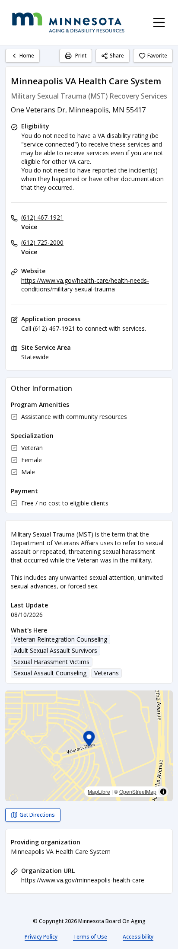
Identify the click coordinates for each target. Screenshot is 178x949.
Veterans (106, 673)
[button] (89, 740)
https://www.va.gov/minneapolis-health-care (82, 880)
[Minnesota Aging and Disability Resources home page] (68, 22)
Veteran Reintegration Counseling (60, 639)
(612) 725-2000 (42, 242)
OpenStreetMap (137, 791)
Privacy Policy (41, 936)
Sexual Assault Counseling (50, 673)
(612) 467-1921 (42, 217)
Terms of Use (90, 936)
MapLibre (99, 791)
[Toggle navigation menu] (159, 22)
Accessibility (138, 936)
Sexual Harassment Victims (51, 662)
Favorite (157, 55)
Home (26, 55)
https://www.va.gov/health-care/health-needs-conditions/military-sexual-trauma (85, 284)
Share (117, 55)
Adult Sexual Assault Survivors (55, 650)
